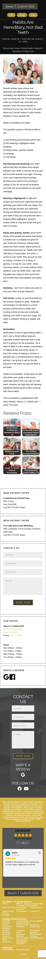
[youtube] (26, 789)
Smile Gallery (8, 950)
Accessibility (21, 911)
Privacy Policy (36, 907)
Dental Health (11, 39)
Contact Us (34, 911)
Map (33, 15)
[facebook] (20, 790)
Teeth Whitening (37, 938)
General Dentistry (6, 931)
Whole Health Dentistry (35, 935)
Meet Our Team (8, 907)
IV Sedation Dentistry (35, 931)
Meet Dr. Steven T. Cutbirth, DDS (23, 905)
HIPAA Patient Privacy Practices (8, 913)
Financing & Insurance (21, 908)
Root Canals (7, 938)
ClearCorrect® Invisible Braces (22, 922)
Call (11, 15)
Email (22, 15)
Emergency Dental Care (35, 926)
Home (4, 904)
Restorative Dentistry (21, 935)
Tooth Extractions (7, 941)
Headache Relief (20, 931)
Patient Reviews (23, 950)
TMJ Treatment (22, 938)
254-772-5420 (16, 635)
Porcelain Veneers (6, 935)
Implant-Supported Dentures (6, 927)
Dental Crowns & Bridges (22, 926)
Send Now (23, 602)
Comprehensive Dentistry (36, 905)
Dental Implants (36, 921)
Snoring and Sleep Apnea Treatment (21, 942)
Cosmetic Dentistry (6, 922)
